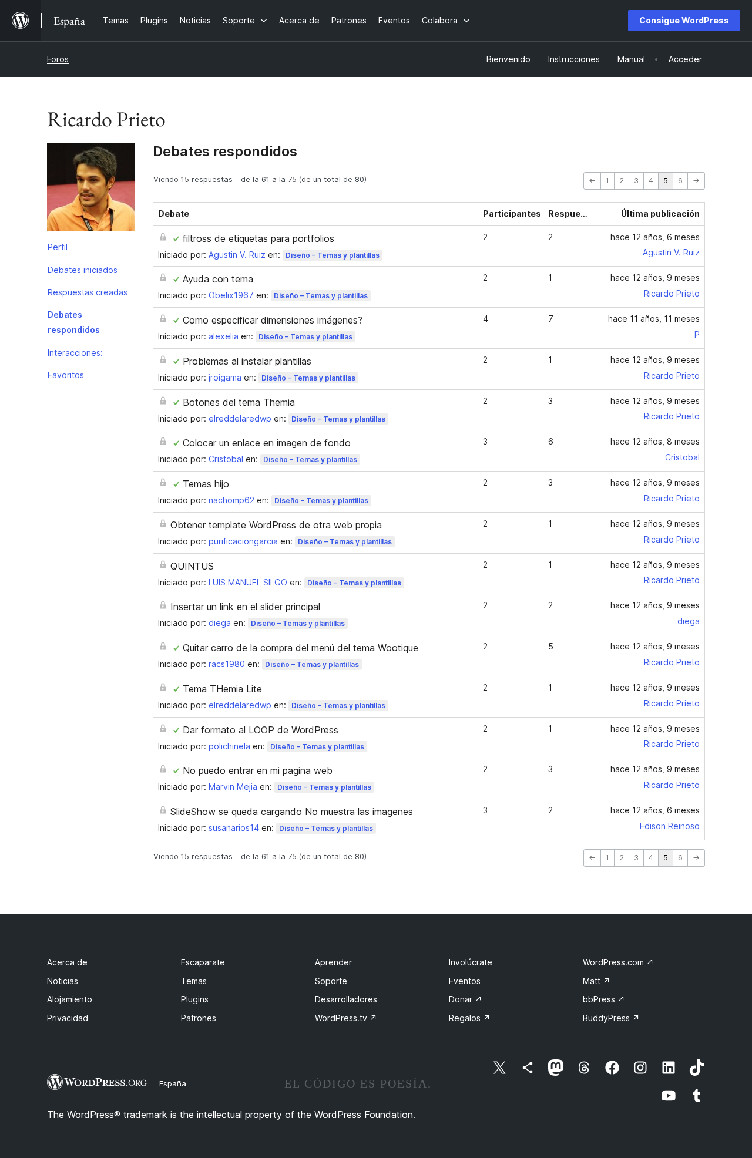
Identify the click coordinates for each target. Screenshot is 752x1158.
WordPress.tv (346, 1018)
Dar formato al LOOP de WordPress (260, 730)
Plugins (195, 999)
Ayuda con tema (218, 279)
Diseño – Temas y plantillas (333, 255)
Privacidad (67, 1018)
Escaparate (203, 962)
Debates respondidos (74, 322)
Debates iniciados (83, 270)
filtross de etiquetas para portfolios (258, 238)
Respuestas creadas (87, 292)
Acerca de (67, 962)
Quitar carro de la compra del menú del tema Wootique (300, 648)
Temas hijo (206, 484)
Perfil (58, 247)
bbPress (604, 999)
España (172, 1083)
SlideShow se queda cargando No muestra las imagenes (291, 811)
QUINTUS (192, 566)
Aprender (333, 962)
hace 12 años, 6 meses (655, 237)
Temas (194, 981)
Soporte (331, 981)
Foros (58, 59)
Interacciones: (75, 353)
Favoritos (66, 375)
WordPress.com (618, 962)
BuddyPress (611, 1018)
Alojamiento (69, 999)
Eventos (465, 981)
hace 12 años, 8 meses (655, 441)
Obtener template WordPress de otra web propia (276, 525)
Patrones (198, 1018)
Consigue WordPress (684, 20)
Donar (465, 999)
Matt (596, 981)
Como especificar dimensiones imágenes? (272, 320)
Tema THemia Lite (222, 689)
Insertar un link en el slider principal (245, 606)
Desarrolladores (346, 999)
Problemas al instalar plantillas (247, 361)
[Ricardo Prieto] (91, 189)
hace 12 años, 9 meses (655, 277)
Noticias (62, 981)
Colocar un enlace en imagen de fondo (267, 443)
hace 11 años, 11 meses (654, 319)
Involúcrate (470, 962)
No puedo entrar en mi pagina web (258, 770)
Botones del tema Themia (239, 402)
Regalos (470, 1018)
